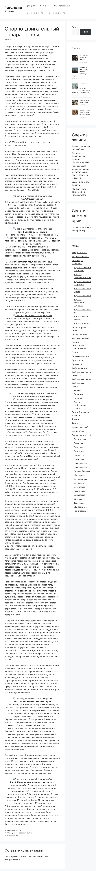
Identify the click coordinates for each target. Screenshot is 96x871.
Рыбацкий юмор (80, 368)
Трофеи (75, 419)
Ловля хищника (79, 334)
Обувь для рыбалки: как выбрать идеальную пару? (80, 72)
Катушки (78, 398)
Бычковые (79, 443)
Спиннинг (78, 394)
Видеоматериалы (80, 256)
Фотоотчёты (78, 431)
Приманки (44, 6)
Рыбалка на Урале (13, 9)
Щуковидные (80, 507)
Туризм (75, 423)
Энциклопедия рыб (62, 6)
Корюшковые (80, 467)
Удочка (77, 390)
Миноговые (79, 475)
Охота (75, 352)
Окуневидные (80, 479)
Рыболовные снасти (34, 13)
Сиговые (78, 499)
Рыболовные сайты (81, 379)
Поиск (75, 27)
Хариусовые (80, 511)
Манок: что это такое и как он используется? (84, 112)
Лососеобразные (82, 471)
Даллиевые (79, 451)
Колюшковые (80, 463)
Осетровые (79, 487)
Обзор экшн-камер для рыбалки (83, 57)
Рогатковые (79, 491)
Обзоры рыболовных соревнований (79, 345)
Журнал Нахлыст (82, 323)
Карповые (79, 455)
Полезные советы (80, 356)
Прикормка (31, 6)
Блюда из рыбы (79, 252)
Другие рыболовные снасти (80, 405)
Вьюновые (79, 447)
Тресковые (79, 503)
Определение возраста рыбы (19, 833)
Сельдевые (79, 495)
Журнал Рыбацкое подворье (79, 302)
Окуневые (79, 483)
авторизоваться (12, 859)
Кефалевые (79, 459)
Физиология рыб (14, 830)
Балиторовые (80, 439)
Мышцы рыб (12, 835)
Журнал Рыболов (82, 295)
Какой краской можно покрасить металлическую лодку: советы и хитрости (81, 88)
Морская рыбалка (80, 338)
